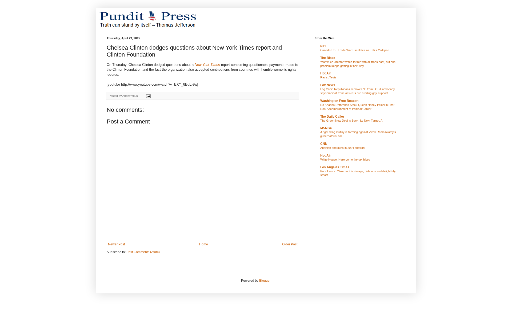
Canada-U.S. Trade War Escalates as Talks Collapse (354, 50)
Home (203, 244)
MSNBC (326, 128)
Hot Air (325, 73)
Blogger (264, 280)
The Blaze (327, 58)
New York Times (207, 65)
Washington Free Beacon (339, 101)
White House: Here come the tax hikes (345, 159)
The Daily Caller (332, 116)
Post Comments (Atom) (143, 252)
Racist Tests (328, 77)
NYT (323, 46)
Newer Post (116, 244)
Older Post (289, 244)
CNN (323, 144)
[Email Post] (148, 95)
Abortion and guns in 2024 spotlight (342, 147)
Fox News (327, 85)
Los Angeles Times (334, 167)
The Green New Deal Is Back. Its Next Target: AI (351, 120)
